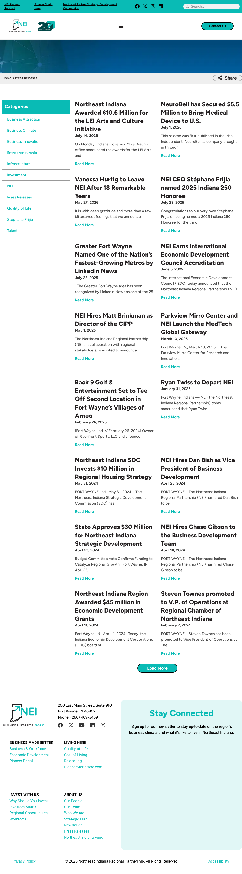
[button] (121, 26)
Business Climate (21, 130)
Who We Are (74, 813)
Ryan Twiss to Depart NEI (197, 382)
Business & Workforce (27, 749)
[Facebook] (137, 6)
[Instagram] (153, 6)
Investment (16, 175)
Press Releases (19, 197)
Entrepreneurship (22, 152)
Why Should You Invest (28, 801)
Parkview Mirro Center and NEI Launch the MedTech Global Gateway (199, 324)
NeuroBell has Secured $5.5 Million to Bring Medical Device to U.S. (200, 112)
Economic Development (29, 755)
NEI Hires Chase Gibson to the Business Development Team (199, 535)
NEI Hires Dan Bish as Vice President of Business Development (198, 468)
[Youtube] (81, 725)
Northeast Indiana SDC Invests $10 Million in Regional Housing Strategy (113, 468)
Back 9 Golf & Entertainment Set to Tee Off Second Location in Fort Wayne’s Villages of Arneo (111, 398)
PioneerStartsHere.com (83, 767)
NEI (10, 186)
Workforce (17, 819)
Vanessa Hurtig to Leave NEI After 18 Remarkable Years (110, 188)
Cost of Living (75, 755)
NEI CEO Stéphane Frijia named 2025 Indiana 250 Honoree (196, 188)
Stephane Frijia (20, 219)
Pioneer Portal (21, 761)
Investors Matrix (22, 807)
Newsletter (73, 825)
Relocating (73, 761)
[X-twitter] (145, 6)
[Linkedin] (160, 6)
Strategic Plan (75, 819)
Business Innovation (23, 141)
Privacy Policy (24, 861)
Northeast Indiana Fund (83, 837)
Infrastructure (19, 164)
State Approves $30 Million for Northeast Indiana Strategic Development (113, 535)
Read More (84, 164)
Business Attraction (23, 119)
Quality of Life (19, 208)
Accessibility (218, 861)
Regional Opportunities (28, 813)
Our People (73, 801)
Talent (12, 230)
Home (7, 78)
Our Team (72, 807)
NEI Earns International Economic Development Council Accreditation (195, 254)
